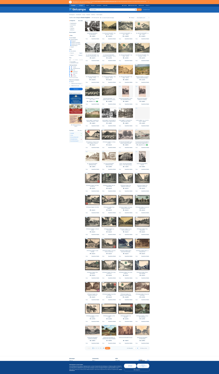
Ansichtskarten (73, 24)
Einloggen (81, 5)
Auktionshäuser (74, 45)
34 (103, 348)
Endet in (72, 55)
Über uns (71, 360)
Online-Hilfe (117, 360)
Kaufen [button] (87, 5)
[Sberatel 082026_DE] (75, 99)
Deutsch (147, 5)
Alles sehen (80, 20)
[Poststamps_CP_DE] (75, 119)
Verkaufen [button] (93, 5)
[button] (135, 9)
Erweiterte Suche (146, 9)
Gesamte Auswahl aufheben (73, 77)
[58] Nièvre (72, 29)
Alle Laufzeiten (73, 51)
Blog (93, 360)
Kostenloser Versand (74, 62)
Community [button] (99, 5)
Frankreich (72, 28)
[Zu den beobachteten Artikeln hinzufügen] (98, 21)
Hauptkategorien (73, 23)
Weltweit (72, 81)
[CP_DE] (75, 109)
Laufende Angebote (74, 39)
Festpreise (74, 41)
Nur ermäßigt (72, 61)
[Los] (137, 348)
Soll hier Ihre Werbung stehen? (76, 125)
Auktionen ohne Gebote (76, 44)
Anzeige (132, 17)
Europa (71, 26)
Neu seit (72, 53)
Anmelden (73, 5)
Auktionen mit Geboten (76, 42)
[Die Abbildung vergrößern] (92, 26)
